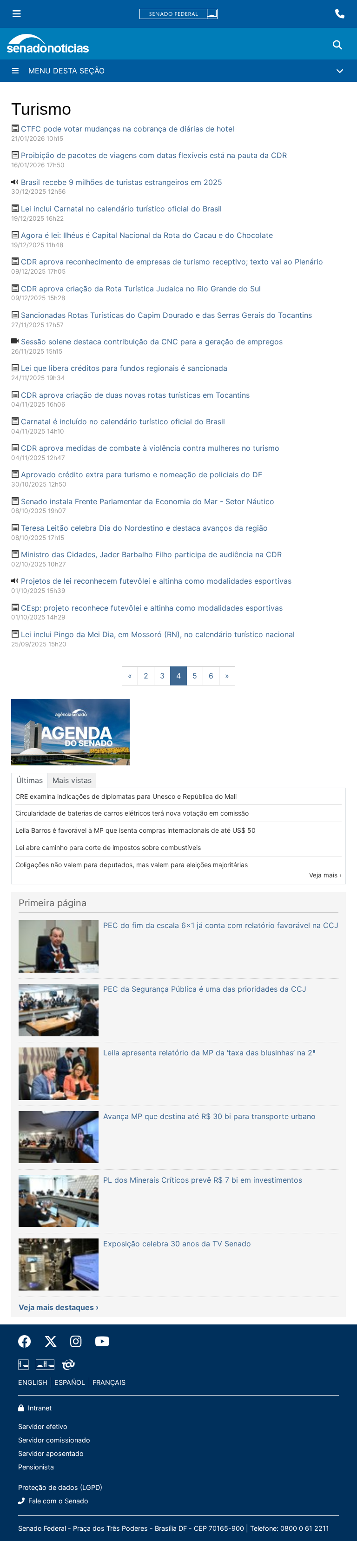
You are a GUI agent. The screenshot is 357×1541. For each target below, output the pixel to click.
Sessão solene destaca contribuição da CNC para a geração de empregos (152, 341)
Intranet (39, 1408)
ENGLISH (32, 1382)
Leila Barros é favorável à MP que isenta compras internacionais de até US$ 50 (135, 830)
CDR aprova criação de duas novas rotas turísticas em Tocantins (135, 395)
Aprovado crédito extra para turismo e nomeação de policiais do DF (141, 474)
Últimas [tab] (29, 780)
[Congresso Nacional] (45, 1364)
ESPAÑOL (69, 1382)
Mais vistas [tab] (72, 780)
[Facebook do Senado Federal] (28, 1341)
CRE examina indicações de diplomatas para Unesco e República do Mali (126, 796)
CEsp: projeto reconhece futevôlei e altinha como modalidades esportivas (152, 607)
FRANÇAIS (109, 1382)
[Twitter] (51, 1341)
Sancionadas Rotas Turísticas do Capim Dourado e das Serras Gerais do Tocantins (166, 315)
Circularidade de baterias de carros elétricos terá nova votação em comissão (132, 813)
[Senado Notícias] (48, 46)
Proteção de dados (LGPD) (60, 1487)
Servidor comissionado (54, 1440)
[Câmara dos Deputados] (23, 1364)
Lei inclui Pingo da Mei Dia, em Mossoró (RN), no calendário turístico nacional (158, 634)
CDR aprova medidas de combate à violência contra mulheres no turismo (150, 448)
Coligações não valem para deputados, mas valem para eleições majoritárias (131, 865)
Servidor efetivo (42, 1426)
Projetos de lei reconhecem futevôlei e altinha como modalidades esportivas (156, 581)
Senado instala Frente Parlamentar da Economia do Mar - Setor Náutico (147, 501)
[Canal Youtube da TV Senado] (99, 1341)
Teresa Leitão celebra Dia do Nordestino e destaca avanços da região (144, 528)
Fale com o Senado (57, 1501)
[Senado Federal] (178, 14)
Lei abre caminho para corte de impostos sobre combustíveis (108, 847)
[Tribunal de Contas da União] (68, 1364)
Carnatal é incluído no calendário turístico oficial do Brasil (123, 421)
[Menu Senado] (17, 14)
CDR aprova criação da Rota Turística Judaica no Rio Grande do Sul (141, 288)
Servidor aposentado (51, 1453)
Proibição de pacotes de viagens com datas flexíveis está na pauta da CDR (154, 155)
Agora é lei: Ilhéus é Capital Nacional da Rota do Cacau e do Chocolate (147, 235)
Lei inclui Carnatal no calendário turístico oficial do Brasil (121, 208)
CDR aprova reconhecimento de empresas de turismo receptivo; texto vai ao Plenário (172, 261)
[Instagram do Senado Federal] (76, 1341)
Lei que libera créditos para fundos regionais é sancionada (124, 368)
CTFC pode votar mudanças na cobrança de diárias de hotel (127, 128)
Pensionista (36, 1467)
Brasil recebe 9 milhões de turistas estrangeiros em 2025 (121, 182)
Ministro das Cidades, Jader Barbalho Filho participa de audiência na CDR (151, 554)
